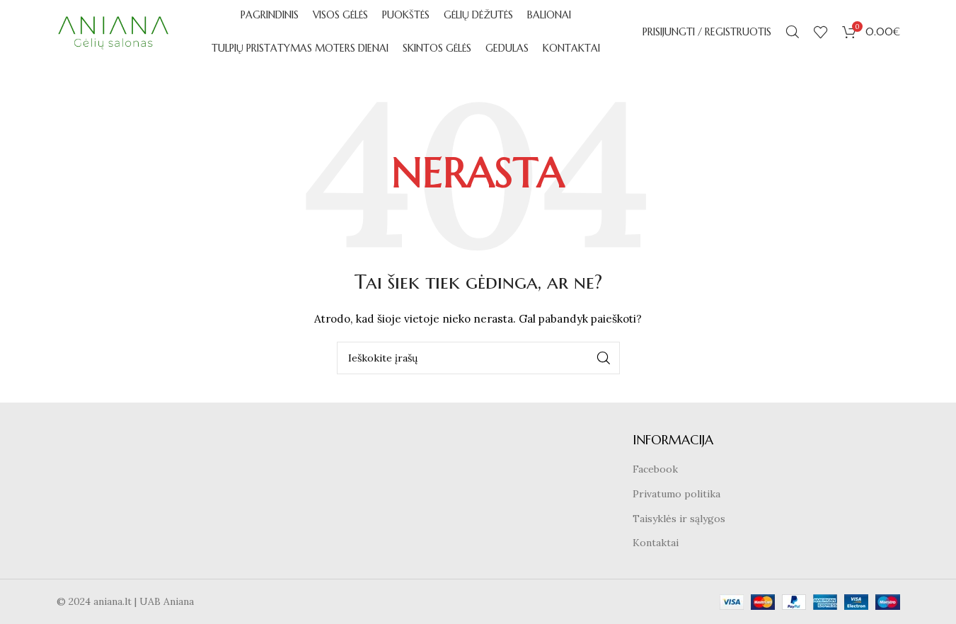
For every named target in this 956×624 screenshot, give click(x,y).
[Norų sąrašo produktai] (821, 32)
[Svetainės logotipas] (113, 31)
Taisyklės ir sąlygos (679, 518)
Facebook (655, 469)
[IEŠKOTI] (603, 358)
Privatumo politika (676, 493)
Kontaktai (656, 542)
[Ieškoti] (792, 32)
